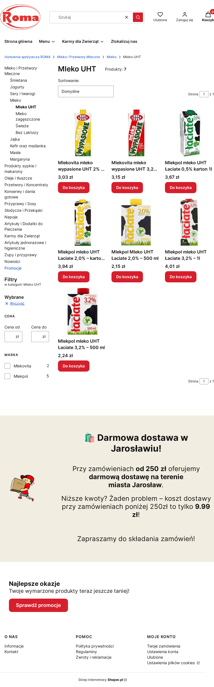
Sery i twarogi (22, 93)
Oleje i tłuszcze (18, 178)
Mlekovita (22, 366)
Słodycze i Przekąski (23, 210)
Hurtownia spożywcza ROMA (27, 57)
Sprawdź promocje (38, 605)
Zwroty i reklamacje (93, 657)
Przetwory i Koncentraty (26, 184)
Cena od (12, 327)
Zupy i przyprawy (20, 254)
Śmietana (18, 80)
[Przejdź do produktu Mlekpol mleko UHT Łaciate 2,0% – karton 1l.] (82, 222)
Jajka (15, 139)
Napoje (11, 217)
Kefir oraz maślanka (28, 145)
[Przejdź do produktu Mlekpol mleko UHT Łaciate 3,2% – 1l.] (189, 222)
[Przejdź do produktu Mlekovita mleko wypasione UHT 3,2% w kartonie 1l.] (135, 132)
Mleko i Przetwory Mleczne (78, 57)
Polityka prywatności (95, 646)
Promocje (12, 268)
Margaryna (20, 159)
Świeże (22, 125)
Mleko (111, 57)
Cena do (39, 327)
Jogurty (17, 86)
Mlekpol (21, 376)
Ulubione (155, 657)
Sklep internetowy (100, 680)
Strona (193, 94)
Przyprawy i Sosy (20, 203)
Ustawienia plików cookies (171, 662)
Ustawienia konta (162, 651)
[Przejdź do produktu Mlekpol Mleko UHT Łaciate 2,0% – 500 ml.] (135, 222)
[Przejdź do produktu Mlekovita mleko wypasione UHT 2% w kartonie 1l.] (82, 132)
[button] (138, 17)
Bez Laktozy (27, 132)
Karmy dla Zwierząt (22, 235)
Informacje (14, 646)
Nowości (12, 261)
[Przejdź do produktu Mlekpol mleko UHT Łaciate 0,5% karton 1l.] (189, 132)
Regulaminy (86, 651)
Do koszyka (74, 187)
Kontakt (11, 651)
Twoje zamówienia (163, 646)
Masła (15, 152)
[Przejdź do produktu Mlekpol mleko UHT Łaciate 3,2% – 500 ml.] (82, 311)
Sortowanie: (68, 80)
